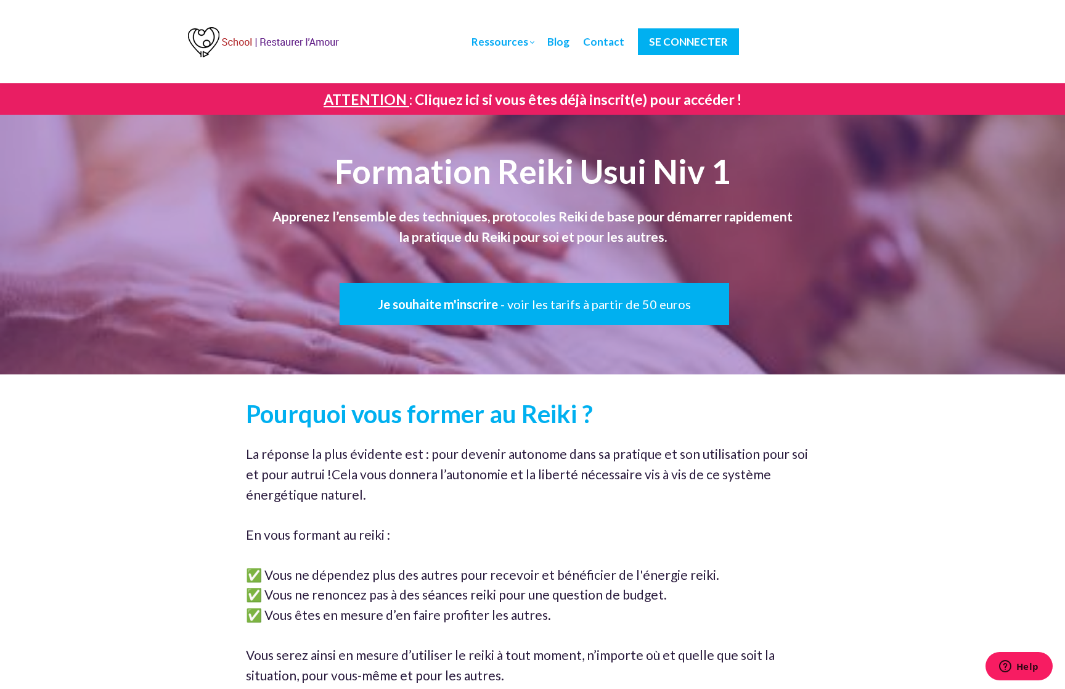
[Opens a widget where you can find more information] (1019, 667)
